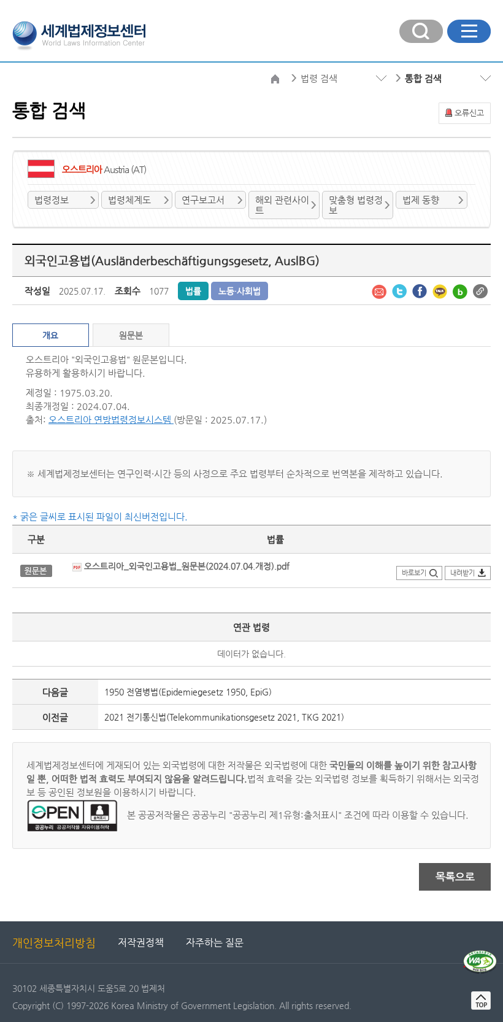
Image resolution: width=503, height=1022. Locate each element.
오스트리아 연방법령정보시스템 (111, 419)
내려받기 (462, 573)
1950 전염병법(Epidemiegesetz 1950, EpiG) (188, 692)
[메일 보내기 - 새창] (380, 290)
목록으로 (455, 876)
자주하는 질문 (215, 942)
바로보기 (414, 573)
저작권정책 (141, 942)
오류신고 (469, 112)
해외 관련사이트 (282, 205)
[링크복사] (480, 290)
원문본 (131, 335)
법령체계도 (129, 200)
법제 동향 (420, 200)
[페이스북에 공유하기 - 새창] (420, 290)
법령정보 (51, 200)
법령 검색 (319, 78)
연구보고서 (203, 200)
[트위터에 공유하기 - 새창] (400, 290)
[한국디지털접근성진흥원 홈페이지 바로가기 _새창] (480, 955)
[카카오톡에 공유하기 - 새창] (441, 290)
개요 (50, 335)
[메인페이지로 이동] (78, 34)
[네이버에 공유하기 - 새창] (461, 290)
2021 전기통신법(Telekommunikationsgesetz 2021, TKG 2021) (224, 717)
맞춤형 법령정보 (356, 205)
